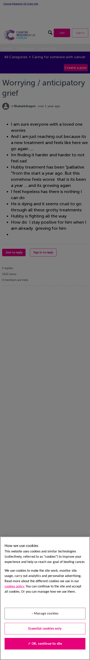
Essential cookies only (45, 628)
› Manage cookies (45, 613)
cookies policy (14, 586)
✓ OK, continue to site (45, 644)
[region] (45, 598)
